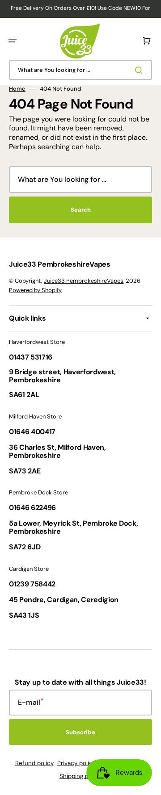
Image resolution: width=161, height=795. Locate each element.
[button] (12, 40)
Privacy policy (76, 763)
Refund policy (34, 763)
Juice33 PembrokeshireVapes (83, 281)
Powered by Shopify (35, 290)
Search (81, 209)
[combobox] (80, 70)
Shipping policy (80, 776)
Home (17, 88)
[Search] (140, 70)
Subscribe (80, 732)
